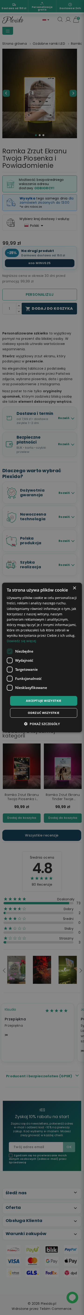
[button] (42, 723)
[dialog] (42, 657)
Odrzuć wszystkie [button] (43, 713)
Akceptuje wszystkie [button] (43, 701)
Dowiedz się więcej (21, 641)
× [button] (74, 588)
